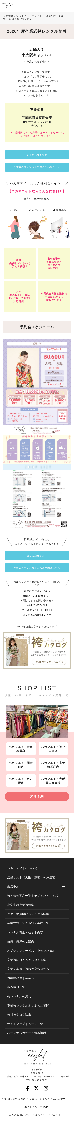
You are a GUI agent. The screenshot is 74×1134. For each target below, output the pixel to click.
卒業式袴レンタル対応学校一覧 (28, 923)
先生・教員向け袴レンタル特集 (28, 914)
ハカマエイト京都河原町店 (53, 764)
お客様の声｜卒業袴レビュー (26, 978)
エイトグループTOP (36, 1107)
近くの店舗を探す (37, 155)
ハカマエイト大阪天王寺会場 (53, 780)
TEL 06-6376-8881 (37, 1080)
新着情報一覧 (16, 987)
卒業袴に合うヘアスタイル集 (26, 959)
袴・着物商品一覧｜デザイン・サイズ (32, 895)
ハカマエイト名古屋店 (21, 780)
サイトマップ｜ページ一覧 (25, 1023)
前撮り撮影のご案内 (20, 941)
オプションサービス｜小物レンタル (31, 950)
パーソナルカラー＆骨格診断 (26, 1032)
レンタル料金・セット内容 (25, 932)
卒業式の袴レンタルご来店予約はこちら (37, 167)
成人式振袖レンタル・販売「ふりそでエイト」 (36, 1114)
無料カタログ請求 (19, 1014)
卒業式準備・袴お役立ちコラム (28, 968)
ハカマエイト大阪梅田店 (21, 748)
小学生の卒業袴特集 (20, 904)
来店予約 (37, 796)
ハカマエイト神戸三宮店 (53, 748)
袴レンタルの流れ (19, 996)
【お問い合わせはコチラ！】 (37, 596)
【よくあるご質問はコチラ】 (37, 614)
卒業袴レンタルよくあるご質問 (28, 1005)
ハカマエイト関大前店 (21, 764)
